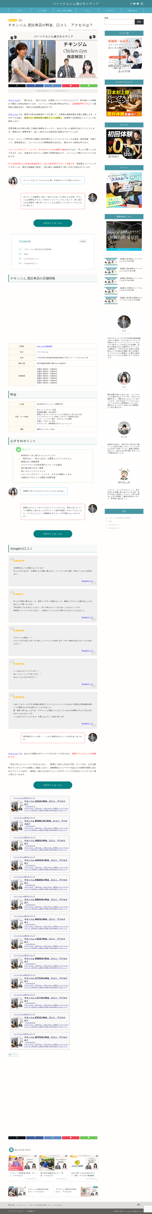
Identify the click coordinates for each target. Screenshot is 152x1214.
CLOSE (83, 241)
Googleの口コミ (31, 263)
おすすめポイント (32, 259)
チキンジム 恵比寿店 (44, 346)
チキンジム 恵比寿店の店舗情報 (38, 249)
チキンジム (13, 20)
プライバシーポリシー (17, 1211)
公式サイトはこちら (53, 223)
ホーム (19, 10)
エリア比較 (42, 10)
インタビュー (109, 10)
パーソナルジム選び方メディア (76, 3)
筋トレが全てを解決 (65, 10)
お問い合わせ (132, 10)
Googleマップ (87, 581)
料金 (26, 254)
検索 (106, 18)
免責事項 (31, 1211)
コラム (87, 10)
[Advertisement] (52, 1077)
